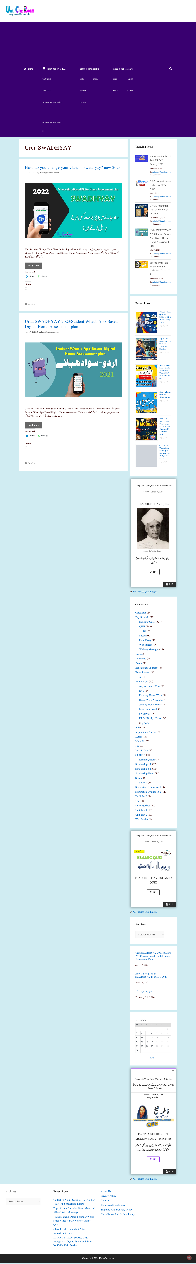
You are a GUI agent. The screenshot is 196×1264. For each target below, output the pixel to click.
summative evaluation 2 (52, 126)
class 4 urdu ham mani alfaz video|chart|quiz (165, 394)
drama (138, 663)
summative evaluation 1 (52, 106)
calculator (140, 613)
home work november (151, 700)
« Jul (151, 1058)
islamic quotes (147, 760)
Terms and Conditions (113, 1205)
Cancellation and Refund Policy (118, 1214)
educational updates (146, 668)
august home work (149, 686)
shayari (143, 783)
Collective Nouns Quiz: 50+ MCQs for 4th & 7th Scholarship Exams (165, 317)
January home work (150, 704)
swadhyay (32, 304)
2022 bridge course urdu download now (160, 185)
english (83, 90)
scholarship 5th (143, 764)
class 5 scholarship (89, 69)
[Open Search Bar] (170, 69)
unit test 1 (46, 79)
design (139, 654)
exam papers (142, 672)
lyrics (138, 737)
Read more (33, 265)
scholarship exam (144, 773)
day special (141, 617)
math (95, 79)
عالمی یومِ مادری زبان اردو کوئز (144, 991)
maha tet (140, 741)
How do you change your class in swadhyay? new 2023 (73, 168)
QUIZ (142, 626)
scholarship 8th (143, 769)
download (140, 659)
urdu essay (145, 640)
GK (145, 631)
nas (137, 746)
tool (137, 801)
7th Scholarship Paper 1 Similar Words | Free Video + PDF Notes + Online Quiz (164, 372)
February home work (150, 695)
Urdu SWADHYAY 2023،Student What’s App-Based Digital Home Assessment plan (71, 324)
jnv (141, 677)
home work (141, 682)
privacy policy (108, 1196)
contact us (106, 1200)
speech (143, 636)
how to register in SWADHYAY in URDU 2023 (151, 975)
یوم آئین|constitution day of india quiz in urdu (159, 209)
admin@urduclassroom (161, 172)
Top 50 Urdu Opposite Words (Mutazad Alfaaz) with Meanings (165, 343)
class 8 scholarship (123, 69)
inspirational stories (145, 732)
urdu (82, 79)
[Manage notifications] (189, 1257)
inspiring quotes (148, 622)
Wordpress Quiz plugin (145, 591)
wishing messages (149, 649)
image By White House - (153, 551)
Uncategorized (142, 806)
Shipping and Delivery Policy (116, 1210)
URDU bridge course (150, 718)
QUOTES (140, 755)
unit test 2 (46, 90)
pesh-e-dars (141, 750)
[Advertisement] (98, 43)
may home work (148, 709)
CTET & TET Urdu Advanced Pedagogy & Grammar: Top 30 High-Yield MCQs (164, 452)
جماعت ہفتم (146, 723)
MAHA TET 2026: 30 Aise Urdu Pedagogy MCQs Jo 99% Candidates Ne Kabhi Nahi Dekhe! (164, 426)
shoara (138, 778)
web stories (145, 645)
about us (106, 1191)
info (137, 727)
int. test (83, 102)
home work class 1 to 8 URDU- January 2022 (160, 160)
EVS (141, 691)
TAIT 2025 (141, 796)
